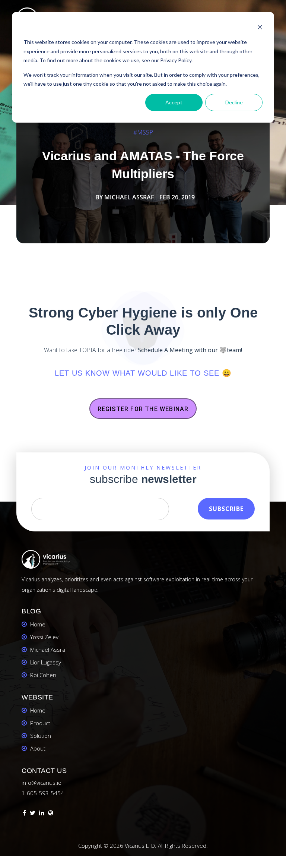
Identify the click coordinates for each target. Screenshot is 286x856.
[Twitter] (32, 814)
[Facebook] (24, 814)
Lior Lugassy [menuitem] (45, 662)
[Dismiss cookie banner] (260, 28)
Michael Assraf (129, 197)
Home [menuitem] (37, 624)
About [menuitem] (37, 748)
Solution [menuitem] (40, 735)
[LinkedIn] (41, 814)
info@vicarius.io (41, 782)
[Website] (50, 814)
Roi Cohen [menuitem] (43, 675)
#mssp (143, 132)
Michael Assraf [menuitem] (48, 649)
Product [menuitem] (40, 723)
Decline (234, 102)
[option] (143, 168)
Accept (173, 102)
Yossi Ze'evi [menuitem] (45, 637)
